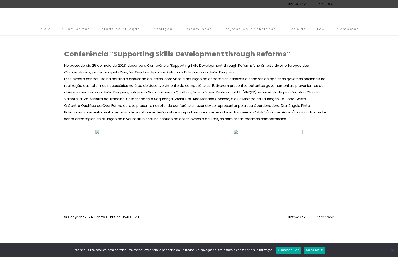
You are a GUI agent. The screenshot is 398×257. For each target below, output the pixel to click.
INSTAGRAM (297, 4)
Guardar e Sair (288, 250)
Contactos (348, 29)
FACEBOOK (325, 4)
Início (45, 29)
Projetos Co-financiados (249, 29)
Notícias (297, 29)
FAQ (321, 29)
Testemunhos (198, 29)
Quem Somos (76, 29)
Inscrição (162, 29)
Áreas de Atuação (120, 29)
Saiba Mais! (314, 250)
